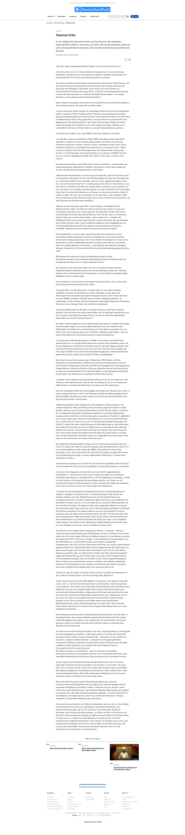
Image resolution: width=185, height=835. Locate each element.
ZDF (84, 815)
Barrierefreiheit (127, 809)
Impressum (116, 813)
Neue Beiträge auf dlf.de (55, 806)
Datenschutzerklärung (86, 813)
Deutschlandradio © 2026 (92, 822)
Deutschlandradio (76, 3)
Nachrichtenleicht (53, 804)
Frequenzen (71, 809)
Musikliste (107, 804)
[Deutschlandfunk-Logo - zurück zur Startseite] (92, 9)
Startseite (49, 23)
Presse (124, 799)
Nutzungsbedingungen (103, 813)
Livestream (70, 797)
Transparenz (126, 804)
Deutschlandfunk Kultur (91, 3)
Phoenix (90, 815)
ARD (79, 815)
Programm (72, 16)
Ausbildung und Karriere (130, 802)
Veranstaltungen (109, 802)
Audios (69, 799)
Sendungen (61, 16)
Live (136, 16)
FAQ (105, 797)
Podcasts (83, 16)
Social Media (90, 799)
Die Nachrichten (52, 802)
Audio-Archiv (94, 16)
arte (96, 815)
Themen (50, 16)
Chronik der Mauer (105, 815)
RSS (105, 806)
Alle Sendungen (59, 23)
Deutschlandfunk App (74, 804)
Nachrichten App (72, 806)
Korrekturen (126, 806)
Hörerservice (90, 797)
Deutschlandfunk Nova (107, 3)
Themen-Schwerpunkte (54, 809)
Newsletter (107, 799)
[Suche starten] (127, 16)
